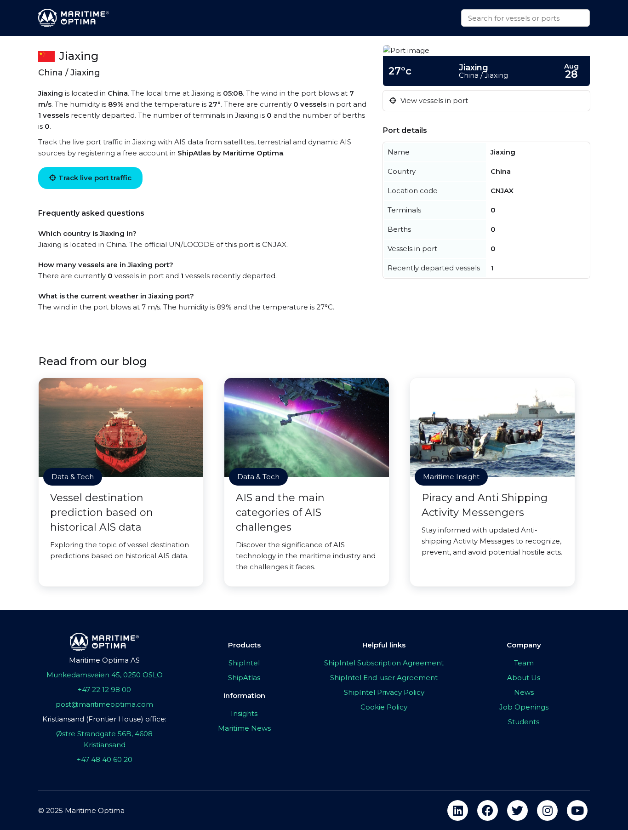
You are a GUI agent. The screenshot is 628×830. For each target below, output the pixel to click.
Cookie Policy (383, 707)
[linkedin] (457, 810)
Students (523, 721)
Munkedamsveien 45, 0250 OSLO (104, 674)
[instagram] (547, 810)
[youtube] (577, 810)
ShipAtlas (244, 677)
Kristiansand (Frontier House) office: (104, 719)
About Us (523, 677)
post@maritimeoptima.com (104, 704)
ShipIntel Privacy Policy (384, 692)
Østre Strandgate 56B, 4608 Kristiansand (104, 739)
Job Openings (523, 707)
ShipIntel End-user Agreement (384, 677)
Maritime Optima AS (104, 660)
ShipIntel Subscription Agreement (384, 662)
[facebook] (487, 810)
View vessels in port (433, 100)
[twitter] (517, 810)
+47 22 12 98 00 (104, 689)
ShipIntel (244, 662)
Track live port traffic (94, 177)
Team (524, 662)
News (524, 692)
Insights (244, 713)
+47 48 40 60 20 (104, 759)
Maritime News (244, 728)
